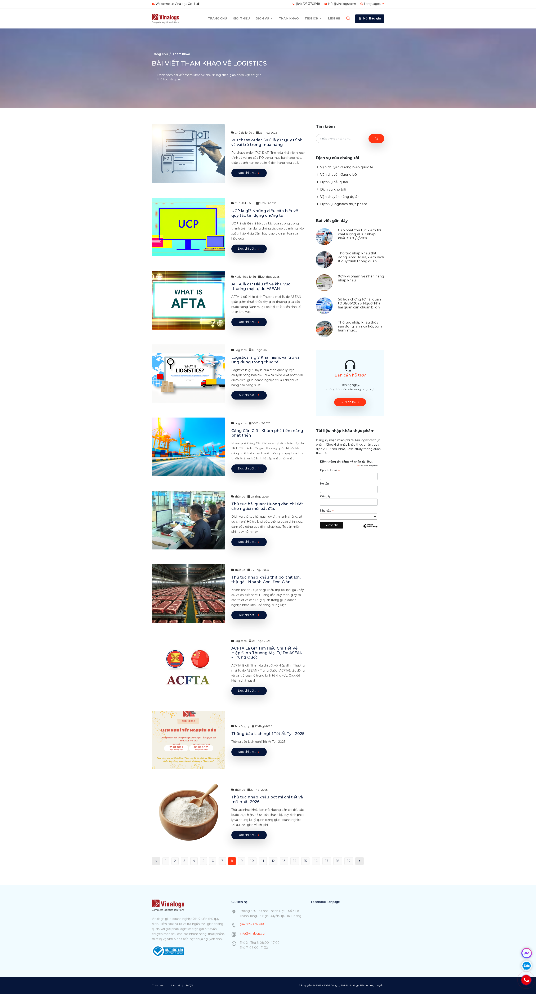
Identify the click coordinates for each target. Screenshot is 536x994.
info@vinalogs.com (342, 4)
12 (273, 861)
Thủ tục (239, 496)
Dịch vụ (263, 18)
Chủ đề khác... (244, 132)
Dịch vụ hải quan (333, 182)
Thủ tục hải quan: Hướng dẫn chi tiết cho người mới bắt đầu (267, 506)
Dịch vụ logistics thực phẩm (343, 204)
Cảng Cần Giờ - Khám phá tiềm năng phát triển (267, 433)
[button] (369, 18)
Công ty (325, 496)
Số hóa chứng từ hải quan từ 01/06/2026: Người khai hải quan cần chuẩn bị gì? (359, 303)
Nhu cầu (327, 511)
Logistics (240, 350)
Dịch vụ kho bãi (332, 189)
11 (263, 861)
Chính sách (158, 985)
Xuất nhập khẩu (245, 276)
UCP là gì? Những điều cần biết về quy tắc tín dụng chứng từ (264, 213)
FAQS (189, 985)
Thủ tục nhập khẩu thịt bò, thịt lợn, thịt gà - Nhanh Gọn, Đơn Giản (266, 579)
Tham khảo (289, 18)
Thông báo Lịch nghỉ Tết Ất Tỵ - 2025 (267, 733)
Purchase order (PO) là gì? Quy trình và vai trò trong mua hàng (267, 142)
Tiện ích (312, 18)
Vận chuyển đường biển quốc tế (346, 167)
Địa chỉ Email (330, 470)
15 (305, 861)
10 (252, 861)
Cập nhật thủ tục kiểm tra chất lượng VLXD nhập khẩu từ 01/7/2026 (359, 234)
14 (294, 861)
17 (326, 861)
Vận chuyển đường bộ (338, 175)
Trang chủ (217, 18)
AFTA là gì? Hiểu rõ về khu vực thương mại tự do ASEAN (260, 286)
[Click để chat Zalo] (526, 965)
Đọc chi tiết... (247, 173)
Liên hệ (334, 18)
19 (348, 861)
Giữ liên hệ (348, 402)
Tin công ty (241, 726)
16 (315, 861)
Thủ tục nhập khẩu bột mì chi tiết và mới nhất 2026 (267, 799)
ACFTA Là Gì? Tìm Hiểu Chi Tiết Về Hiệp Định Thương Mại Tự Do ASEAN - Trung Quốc (267, 653)
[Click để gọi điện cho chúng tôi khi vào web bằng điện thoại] (526, 980)
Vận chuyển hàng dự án (339, 197)
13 (283, 861)
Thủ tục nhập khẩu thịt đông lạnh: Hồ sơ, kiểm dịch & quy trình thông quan (361, 257)
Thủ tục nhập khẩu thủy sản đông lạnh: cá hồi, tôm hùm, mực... (360, 326)
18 (337, 861)
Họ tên (324, 483)
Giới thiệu (241, 18)
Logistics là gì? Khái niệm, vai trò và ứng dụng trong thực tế (265, 359)
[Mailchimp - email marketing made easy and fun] (370, 529)
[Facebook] (526, 953)
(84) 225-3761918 (308, 4)
